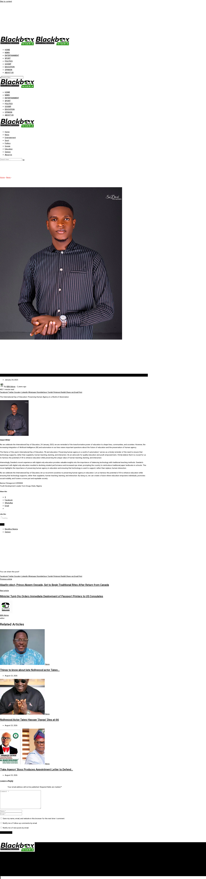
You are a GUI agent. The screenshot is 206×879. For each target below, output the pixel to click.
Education (10, 67)
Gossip (8, 64)
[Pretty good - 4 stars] (5, 786)
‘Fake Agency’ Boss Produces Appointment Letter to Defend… (36, 769)
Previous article (6, 579)
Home (7, 50)
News (7, 53)
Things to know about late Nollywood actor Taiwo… (30, 669)
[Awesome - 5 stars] (7, 786)
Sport (7, 58)
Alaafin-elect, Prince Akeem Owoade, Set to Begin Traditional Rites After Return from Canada (54, 584)
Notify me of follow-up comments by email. (20, 823)
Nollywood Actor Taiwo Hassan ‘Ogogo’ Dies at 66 (29, 719)
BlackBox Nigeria (11, 529)
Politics (9, 61)
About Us (9, 73)
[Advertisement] (71, 19)
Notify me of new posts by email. (16, 828)
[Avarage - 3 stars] (3, 786)
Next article (4, 591)
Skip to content (6, 1)
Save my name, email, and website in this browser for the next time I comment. (34, 818)
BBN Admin (4, 615)
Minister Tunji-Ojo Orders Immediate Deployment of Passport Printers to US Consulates (51, 596)
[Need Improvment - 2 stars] (1, 786)
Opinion (8, 70)
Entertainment (12, 55)
